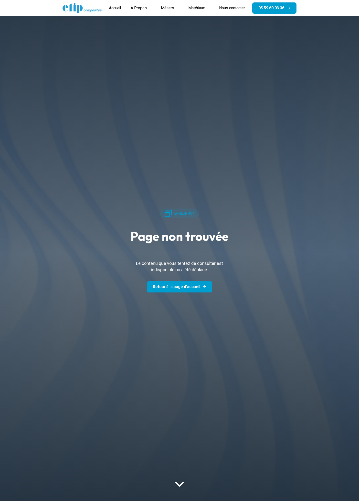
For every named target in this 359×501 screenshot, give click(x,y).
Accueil (115, 8)
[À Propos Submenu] (151, 8)
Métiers (167, 8)
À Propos (139, 8)
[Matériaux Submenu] (209, 8)
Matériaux (196, 8)
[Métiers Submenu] (178, 8)
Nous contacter (232, 8)
